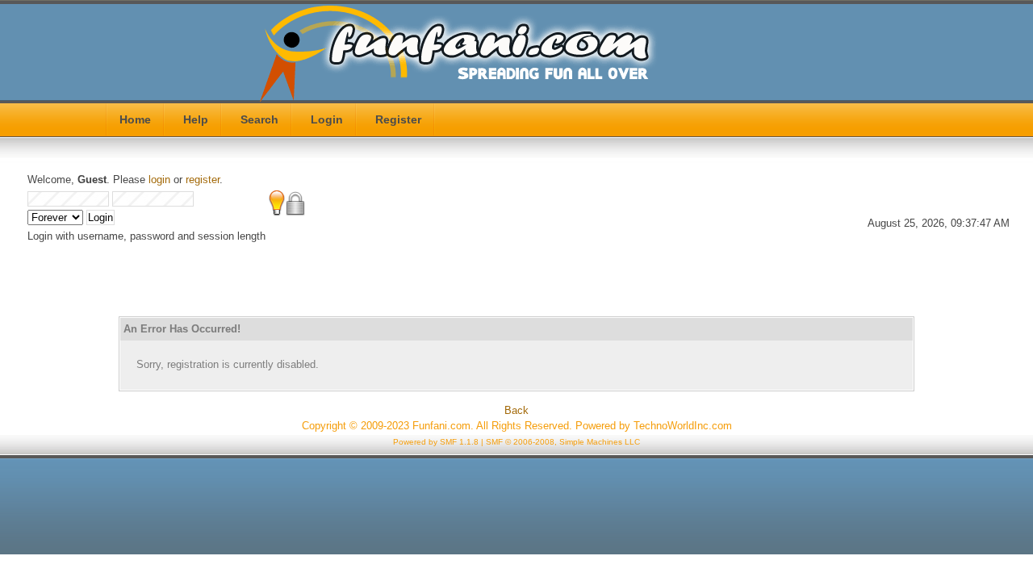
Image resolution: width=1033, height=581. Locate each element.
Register (398, 119)
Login (327, 119)
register (203, 179)
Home (135, 119)
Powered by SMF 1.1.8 (436, 441)
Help (195, 119)
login (159, 179)
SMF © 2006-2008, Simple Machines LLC (563, 441)
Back (516, 410)
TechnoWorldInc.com (683, 426)
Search (259, 119)
